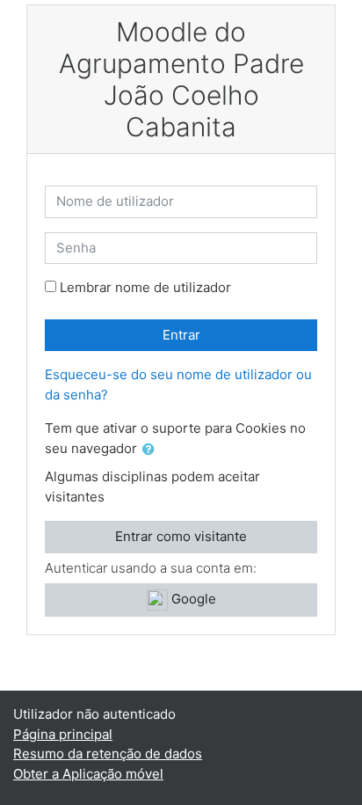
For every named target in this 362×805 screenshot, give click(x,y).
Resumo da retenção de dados (107, 753)
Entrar (181, 334)
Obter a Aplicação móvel (88, 773)
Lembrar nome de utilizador (145, 287)
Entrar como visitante (181, 536)
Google (192, 598)
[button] (152, 450)
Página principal (62, 734)
